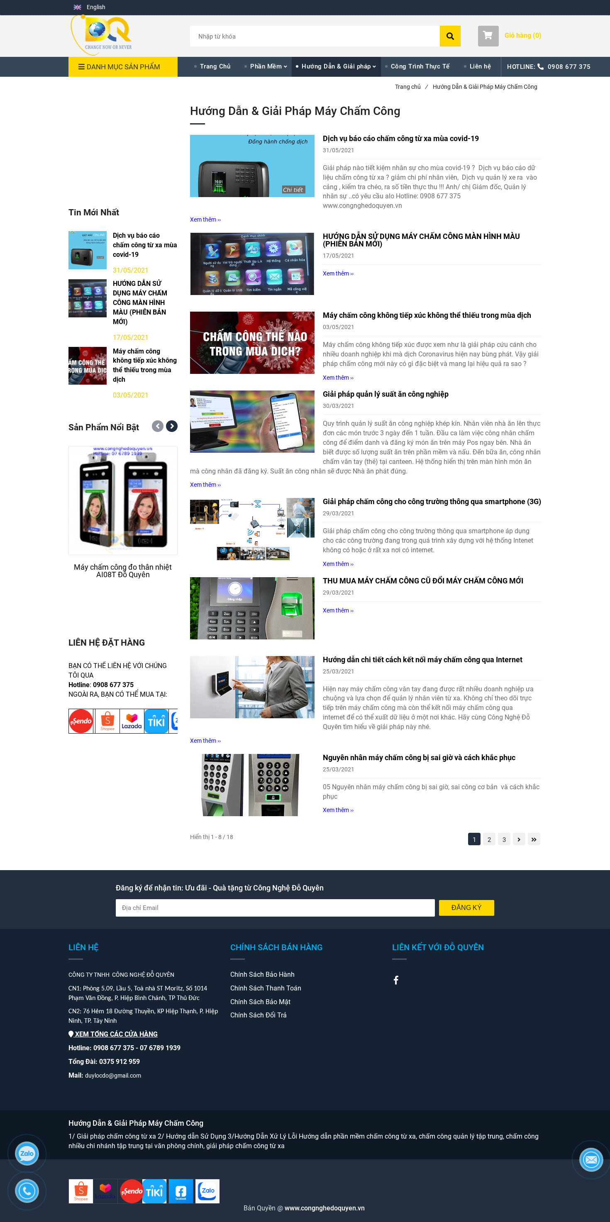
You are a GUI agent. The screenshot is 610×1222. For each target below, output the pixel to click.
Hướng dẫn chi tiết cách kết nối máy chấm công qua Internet (422, 659)
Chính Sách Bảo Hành (262, 974)
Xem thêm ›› (205, 219)
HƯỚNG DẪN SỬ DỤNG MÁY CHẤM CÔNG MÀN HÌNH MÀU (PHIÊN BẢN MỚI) (421, 240)
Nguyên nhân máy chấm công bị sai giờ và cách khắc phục (419, 757)
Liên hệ (480, 66)
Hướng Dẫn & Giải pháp (336, 66)
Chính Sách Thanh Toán (265, 988)
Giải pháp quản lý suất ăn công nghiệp (386, 394)
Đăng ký (466, 907)
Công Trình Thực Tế (420, 66)
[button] (89, 7)
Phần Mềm (266, 66)
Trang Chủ (215, 66)
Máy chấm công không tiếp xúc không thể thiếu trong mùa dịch (427, 315)
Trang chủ (411, 86)
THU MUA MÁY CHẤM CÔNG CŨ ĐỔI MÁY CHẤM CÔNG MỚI (423, 580)
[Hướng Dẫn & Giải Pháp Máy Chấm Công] (101, 35)
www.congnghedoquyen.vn (324, 1208)
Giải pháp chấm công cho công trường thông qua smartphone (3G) (432, 501)
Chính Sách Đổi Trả (258, 1015)
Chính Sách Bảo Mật (260, 1002)
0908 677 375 (569, 67)
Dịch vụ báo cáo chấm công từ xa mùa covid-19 (401, 138)
